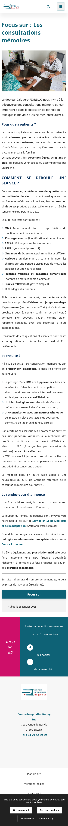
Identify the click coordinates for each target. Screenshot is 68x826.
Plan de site (34, 774)
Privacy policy (46, 818)
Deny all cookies (49, 810)
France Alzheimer (13, 544)
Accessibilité (34, 793)
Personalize (27, 818)
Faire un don (10, 644)
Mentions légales (34, 784)
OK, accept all (21, 810)
